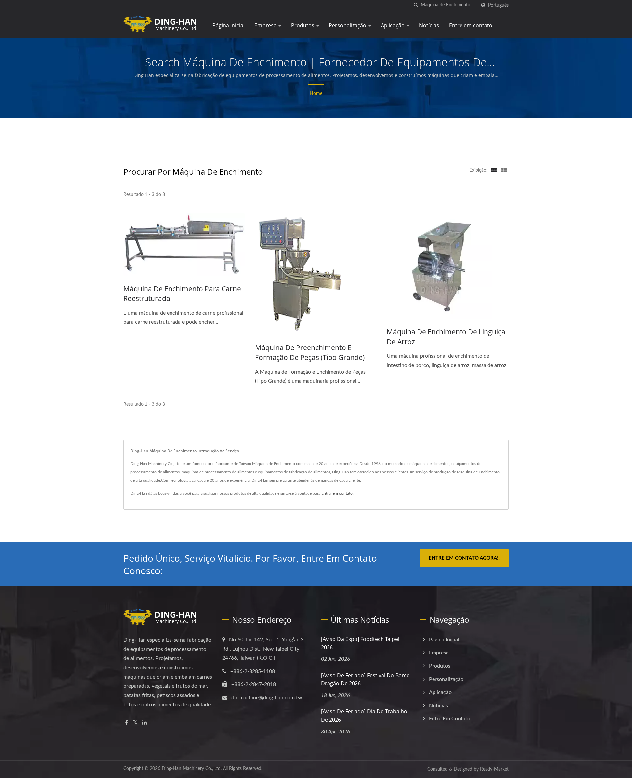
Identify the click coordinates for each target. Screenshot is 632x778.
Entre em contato (470, 25)
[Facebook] (126, 723)
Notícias (429, 25)
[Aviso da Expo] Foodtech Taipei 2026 (360, 643)
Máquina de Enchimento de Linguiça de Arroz (446, 336)
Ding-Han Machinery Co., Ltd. (192, 768)
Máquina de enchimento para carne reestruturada (182, 293)
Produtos (303, 25)
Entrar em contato (337, 493)
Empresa (266, 25)
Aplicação (393, 25)
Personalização (348, 25)
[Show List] (504, 170)
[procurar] (416, 5)
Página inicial (228, 25)
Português (498, 5)
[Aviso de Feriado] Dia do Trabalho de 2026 (364, 715)
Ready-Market (494, 769)
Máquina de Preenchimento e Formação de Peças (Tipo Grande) (310, 352)
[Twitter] (135, 723)
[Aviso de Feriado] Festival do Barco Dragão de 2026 (365, 679)
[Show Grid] (494, 170)
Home (316, 93)
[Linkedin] (144, 723)
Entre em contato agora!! (464, 558)
